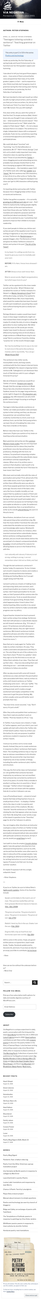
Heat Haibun (7, 1107)
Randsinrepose (26, 236)
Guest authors (30, 1037)
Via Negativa (13, 12)
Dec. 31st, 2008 (11, 907)
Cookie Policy (11, 1291)
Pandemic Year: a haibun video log (15, 1160)
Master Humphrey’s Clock (21, 293)
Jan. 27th (12, 918)
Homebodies (8, 1094)
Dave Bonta (11, 1035)
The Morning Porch (10, 1053)
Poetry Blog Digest (10, 1155)
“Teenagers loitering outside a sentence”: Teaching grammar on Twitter (19, 42)
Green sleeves (8, 1088)
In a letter (6, 544)
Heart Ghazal (8, 1081)
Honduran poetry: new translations (16, 1230)
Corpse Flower (8, 1127)
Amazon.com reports (25, 384)
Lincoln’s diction (31, 843)
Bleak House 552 (12, 355)
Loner (5, 1133)
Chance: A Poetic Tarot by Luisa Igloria (17, 1189)
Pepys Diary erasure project (13, 1194)
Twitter (29, 158)
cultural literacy (23, 510)
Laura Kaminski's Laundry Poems (15, 1178)
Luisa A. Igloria (8, 1037)
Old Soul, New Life (10, 1101)
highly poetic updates (11, 890)
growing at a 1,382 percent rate (14, 202)
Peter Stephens (25, 36)
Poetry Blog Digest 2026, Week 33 (16, 1140)
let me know (31, 950)
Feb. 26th (15, 926)
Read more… (27, 1067)
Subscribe (9, 1014)
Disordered (7, 1114)
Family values (8, 1120)
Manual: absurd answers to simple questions (19, 1198)
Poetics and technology (14, 56)
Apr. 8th (31, 935)
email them (21, 838)
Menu (22, 22)
